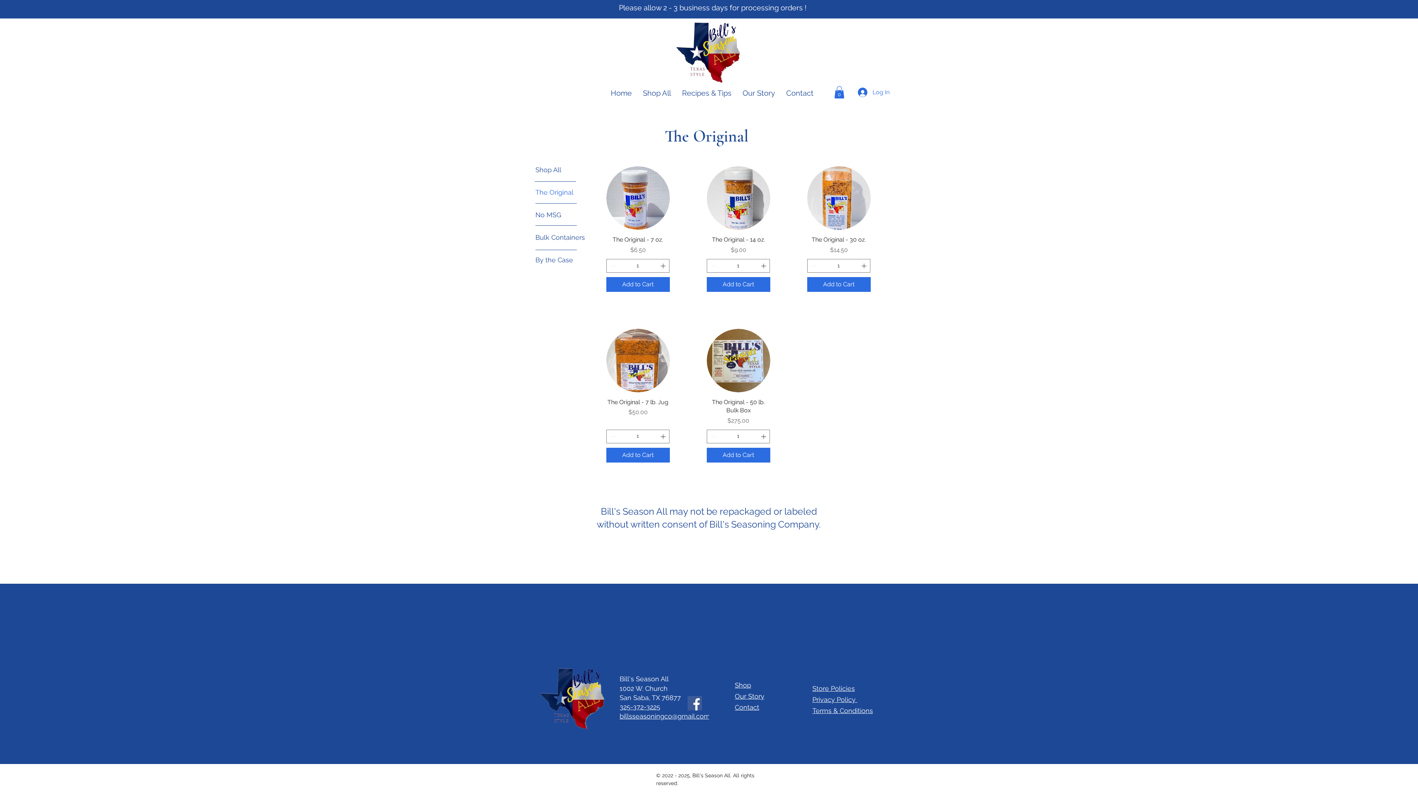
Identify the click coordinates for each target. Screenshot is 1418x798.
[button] (839, 92)
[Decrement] (612, 265)
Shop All (548, 170)
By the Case (554, 260)
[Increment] (663, 265)
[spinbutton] (638, 265)
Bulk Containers (560, 237)
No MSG (548, 215)
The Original (554, 192)
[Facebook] (695, 703)
